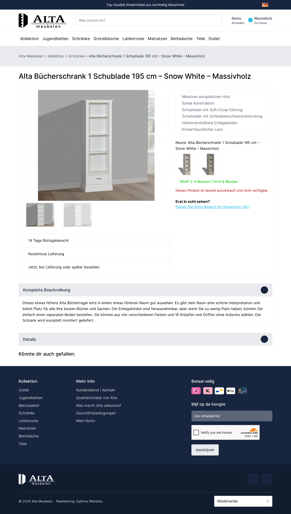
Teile (23, 443)
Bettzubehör (29, 405)
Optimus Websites (89, 501)
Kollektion (56, 56)
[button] (165, 145)
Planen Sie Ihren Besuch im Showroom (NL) (213, 206)
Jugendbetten (31, 397)
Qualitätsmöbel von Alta (96, 397)
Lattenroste (28, 420)
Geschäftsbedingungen (96, 413)
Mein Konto (85, 420)
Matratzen (27, 428)
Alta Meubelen (31, 56)
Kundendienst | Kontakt (95, 390)
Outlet (24, 390)
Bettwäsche (29, 436)
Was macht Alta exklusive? (98, 405)
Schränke (76, 56)
